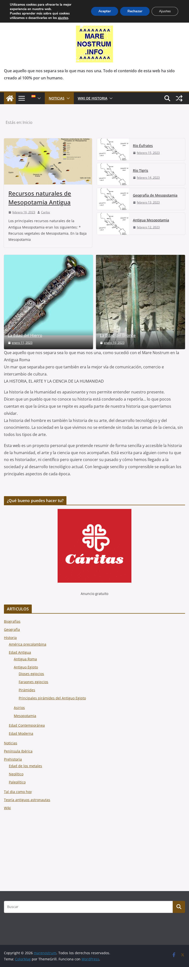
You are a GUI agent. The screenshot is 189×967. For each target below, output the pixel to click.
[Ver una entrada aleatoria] (179, 98)
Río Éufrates (143, 145)
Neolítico (16, 774)
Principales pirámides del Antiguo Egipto (52, 698)
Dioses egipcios (31, 673)
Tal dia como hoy (18, 791)
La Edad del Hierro (25, 335)
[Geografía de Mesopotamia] (113, 199)
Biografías (12, 621)
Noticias (10, 743)
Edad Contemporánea (27, 725)
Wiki (7, 808)
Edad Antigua (20, 652)
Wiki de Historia (92, 98)
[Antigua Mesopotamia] (113, 224)
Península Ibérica (18, 751)
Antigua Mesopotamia (151, 220)
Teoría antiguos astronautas (27, 799)
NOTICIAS (56, 98)
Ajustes (165, 11)
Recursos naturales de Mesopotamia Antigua (39, 197)
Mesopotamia (25, 715)
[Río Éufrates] (113, 149)
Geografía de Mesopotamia (155, 195)
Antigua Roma (25, 659)
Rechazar (134, 11)
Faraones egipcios (33, 681)
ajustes (63, 18)
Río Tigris (140, 170)
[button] (38, 98)
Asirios (19, 707)
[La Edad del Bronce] (140, 302)
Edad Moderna (21, 733)
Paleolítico (17, 782)
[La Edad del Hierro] (48, 295)
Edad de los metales (25, 766)
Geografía (12, 629)
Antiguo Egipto (26, 667)
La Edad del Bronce (118, 335)
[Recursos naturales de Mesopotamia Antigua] (48, 161)
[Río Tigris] (113, 174)
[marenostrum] (10, 98)
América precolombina (27, 644)
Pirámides (27, 690)
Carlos (45, 212)
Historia (10, 637)
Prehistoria (13, 759)
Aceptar (104, 11)
